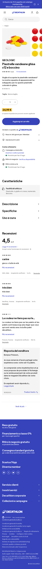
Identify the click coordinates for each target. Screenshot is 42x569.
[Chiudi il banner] (38, 4)
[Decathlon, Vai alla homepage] (18, 12)
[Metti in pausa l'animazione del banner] (34, 4)
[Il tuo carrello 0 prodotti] (37, 12)
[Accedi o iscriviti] (32, 12)
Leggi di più (9, 386)
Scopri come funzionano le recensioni (15, 249)
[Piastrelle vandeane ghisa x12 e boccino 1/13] (16, 42)
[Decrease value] (4, 102)
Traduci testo (30, 392)
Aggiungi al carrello (21, 121)
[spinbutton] (9, 102)
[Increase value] (15, 102)
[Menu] (4, 12)
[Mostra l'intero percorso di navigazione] (3, 26)
